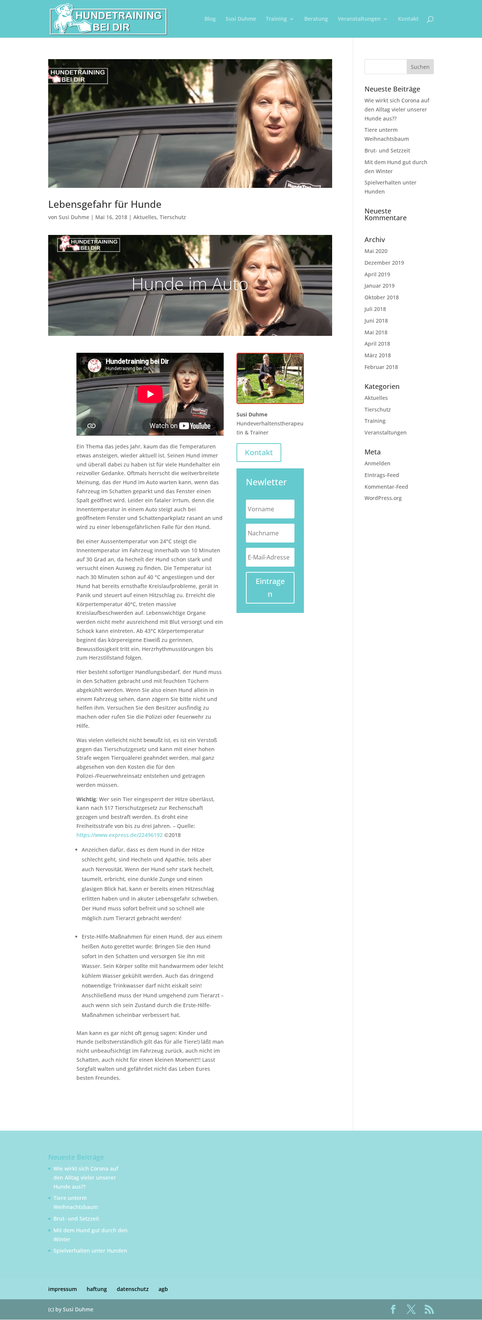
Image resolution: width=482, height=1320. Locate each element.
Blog (210, 19)
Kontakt (408, 19)
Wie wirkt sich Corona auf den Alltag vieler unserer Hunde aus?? (397, 109)
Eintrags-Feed (382, 475)
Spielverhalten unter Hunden (90, 1250)
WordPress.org (383, 497)
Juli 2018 (375, 308)
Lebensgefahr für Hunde (105, 204)
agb (163, 1289)
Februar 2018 (381, 366)
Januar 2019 (380, 285)
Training (276, 19)
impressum (62, 1289)
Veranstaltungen (359, 19)
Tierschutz (173, 217)
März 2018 (378, 355)
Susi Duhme (241, 19)
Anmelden (377, 463)
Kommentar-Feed (386, 486)
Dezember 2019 (384, 262)
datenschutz (133, 1289)
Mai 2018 (376, 332)
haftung (97, 1289)
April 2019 (377, 274)
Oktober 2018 (382, 297)
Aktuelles (145, 217)
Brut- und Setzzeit (387, 150)
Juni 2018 (376, 320)
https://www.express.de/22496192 (119, 834)
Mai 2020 (376, 251)
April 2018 (377, 343)
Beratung (316, 19)
